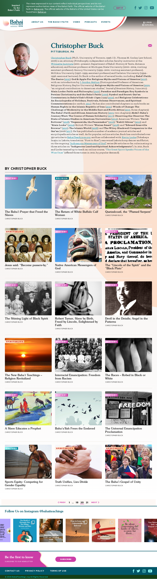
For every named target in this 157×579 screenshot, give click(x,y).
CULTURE (11, 448)
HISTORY (11, 178)
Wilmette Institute (62, 63)
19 (77, 502)
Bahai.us (42, 12)
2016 (111, 122)
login (148, 22)
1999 (104, 94)
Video (76, 22)
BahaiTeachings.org (78, 137)
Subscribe (65, 559)
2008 (95, 128)
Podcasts (91, 22)
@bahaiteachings (51, 511)
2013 (110, 115)
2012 (114, 118)
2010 (137, 122)
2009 (147, 85)
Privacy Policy (34, 570)
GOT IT (119, 7)
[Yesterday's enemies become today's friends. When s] (105, 530)
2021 (67, 79)
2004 (110, 97)
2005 (96, 91)
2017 (68, 131)
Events (105, 22)
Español (149, 25)
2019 (127, 109)
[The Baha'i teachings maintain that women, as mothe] (25, 530)
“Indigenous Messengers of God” (87, 143)
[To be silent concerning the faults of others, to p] (131, 530)
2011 (88, 103)
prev (63, 502)
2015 (143, 79)
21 (87, 502)
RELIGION (62, 178)
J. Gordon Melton (90, 82)
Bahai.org (38, 9)
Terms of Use (58, 570)
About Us (37, 22)
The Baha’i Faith (58, 22)
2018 (66, 122)
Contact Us (12, 570)
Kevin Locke (129, 137)
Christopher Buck (61, 57)
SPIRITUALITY (14, 231)
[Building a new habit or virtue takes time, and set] (51, 530)
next (94, 502)
